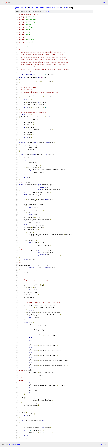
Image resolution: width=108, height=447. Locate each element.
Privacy (14, 444)
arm (21, 8)
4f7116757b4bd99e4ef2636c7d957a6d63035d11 (45, 8)
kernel (66, 8)
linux (26, 8)
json (105, 444)
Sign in (104, 2)
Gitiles (9, 444)
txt (101, 444)
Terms (18, 444)
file (47, 11)
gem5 (17, 8)
